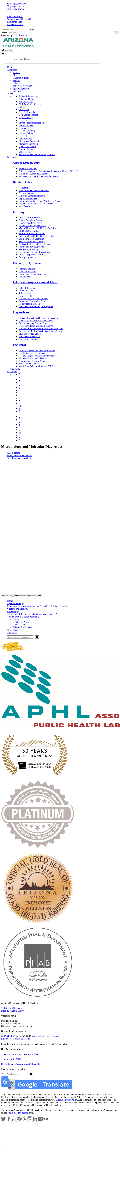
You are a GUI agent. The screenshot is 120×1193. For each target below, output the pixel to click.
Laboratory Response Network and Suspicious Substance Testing (37, 606)
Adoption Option (27, 99)
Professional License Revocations (34, 252)
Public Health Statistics (29, 336)
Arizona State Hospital (26, 162)
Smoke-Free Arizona (28, 339)
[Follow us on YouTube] (14, 1120)
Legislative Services (28, 198)
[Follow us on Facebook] (9, 1120)
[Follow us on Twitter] (3, 1120)
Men (15, 75)
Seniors (16, 80)
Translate (23, 35)
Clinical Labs (19, 624)
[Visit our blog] (19, 1120)
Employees (6, 1038)
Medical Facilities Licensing (32, 241)
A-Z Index (12, 371)
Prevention (19, 344)
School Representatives (23, 85)
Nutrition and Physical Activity (33, 361)
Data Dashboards (27, 112)
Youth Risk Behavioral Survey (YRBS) (37, 154)
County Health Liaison (29, 304)
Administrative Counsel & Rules (34, 190)
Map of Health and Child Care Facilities (37, 228)
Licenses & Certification (30, 141)
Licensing (18, 212)
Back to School (26, 101)
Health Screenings (27, 130)
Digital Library (25, 117)
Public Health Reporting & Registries (36, 306)
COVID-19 (24, 109)
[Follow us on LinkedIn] (35, 1120)
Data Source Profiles (28, 115)
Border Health (25, 296)
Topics (10, 93)
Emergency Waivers (28, 257)
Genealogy (24, 128)
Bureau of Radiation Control (32, 233)
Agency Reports (26, 193)
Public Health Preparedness (19, 455)
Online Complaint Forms (30, 220)
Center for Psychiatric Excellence (34, 173)
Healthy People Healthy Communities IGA (39, 355)
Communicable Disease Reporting (23, 616)
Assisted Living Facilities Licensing (35, 244)
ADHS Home (13, 453)
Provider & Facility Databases (32, 225)
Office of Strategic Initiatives (32, 195)
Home (10, 67)
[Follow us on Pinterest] (25, 1120)
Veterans (17, 91)
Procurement (24, 276)
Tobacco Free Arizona (29, 363)
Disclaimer (12, 1167)
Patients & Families (28, 168)
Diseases (23, 120)
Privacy (10, 1161)
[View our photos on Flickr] (45, 1120)
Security (11, 1169)
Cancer (22, 107)
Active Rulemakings (28, 96)
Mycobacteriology (15, 603)
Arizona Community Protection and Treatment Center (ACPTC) (48, 171)
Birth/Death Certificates (30, 104)
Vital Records (25, 152)
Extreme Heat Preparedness (31, 122)
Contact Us (12, 632)
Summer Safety (26, 149)
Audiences (12, 70)
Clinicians (17, 83)
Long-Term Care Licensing (31, 239)
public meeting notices (17, 1112)
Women (16, 72)
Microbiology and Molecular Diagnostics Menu (21, 596)
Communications (26, 290)
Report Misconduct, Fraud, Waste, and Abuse (40, 201)
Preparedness (21, 312)
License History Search (29, 217)
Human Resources (27, 271)
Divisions (11, 157)
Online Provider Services (30, 223)
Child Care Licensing (28, 231)
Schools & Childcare (22, 627)
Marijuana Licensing (28, 144)
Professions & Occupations (31, 246)
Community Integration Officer (33, 301)
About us (35, 1036)
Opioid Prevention (27, 146)
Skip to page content (16, 3)
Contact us (18, 1038)
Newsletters (12, 630)
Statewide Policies (15, 1159)
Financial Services (27, 268)
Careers (55, 1036)
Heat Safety (24, 136)
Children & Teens (21, 78)
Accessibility (13, 1164)
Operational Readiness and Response (36, 326)
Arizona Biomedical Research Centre (36, 320)
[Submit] (37, 637)
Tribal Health (25, 293)
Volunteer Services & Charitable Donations (39, 176)
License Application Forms (31, 254)
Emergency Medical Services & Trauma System (41, 331)
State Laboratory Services (30, 334)
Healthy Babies (26, 133)
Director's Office (22, 182)
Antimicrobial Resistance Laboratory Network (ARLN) (32, 614)
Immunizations (25, 138)
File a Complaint (26, 125)
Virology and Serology (17, 609)
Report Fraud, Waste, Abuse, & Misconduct (21, 1064)
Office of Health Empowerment (33, 298)
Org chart (45, 1036)
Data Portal (15, 369)
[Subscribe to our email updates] (40, 1120)
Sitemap (10, 1172)
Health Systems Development (32, 353)
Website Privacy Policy (66, 1100)
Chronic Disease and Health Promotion (37, 350)
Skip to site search (15, 9)
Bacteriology (13, 611)
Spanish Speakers (21, 88)
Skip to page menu (15, 6)
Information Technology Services (34, 274)
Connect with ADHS (12, 1059)
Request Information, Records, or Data (36, 203)
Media (27, 1038)
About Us (23, 188)
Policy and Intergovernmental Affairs (35, 282)
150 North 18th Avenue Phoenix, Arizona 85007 (12, 1009)
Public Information (27, 288)
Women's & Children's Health (32, 358)
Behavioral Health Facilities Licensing (36, 236)
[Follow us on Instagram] (30, 1120)
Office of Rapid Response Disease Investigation (41, 328)
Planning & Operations (27, 263)
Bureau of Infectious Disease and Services (38, 318)
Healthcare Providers (22, 622)
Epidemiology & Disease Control (34, 323)
